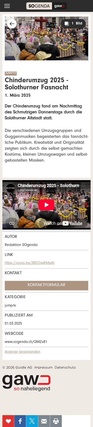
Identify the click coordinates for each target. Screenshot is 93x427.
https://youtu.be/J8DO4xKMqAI (29, 263)
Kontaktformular (46, 285)
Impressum (43, 367)
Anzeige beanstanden (22, 352)
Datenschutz (65, 367)
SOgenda (46, 6)
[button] (7, 6)
